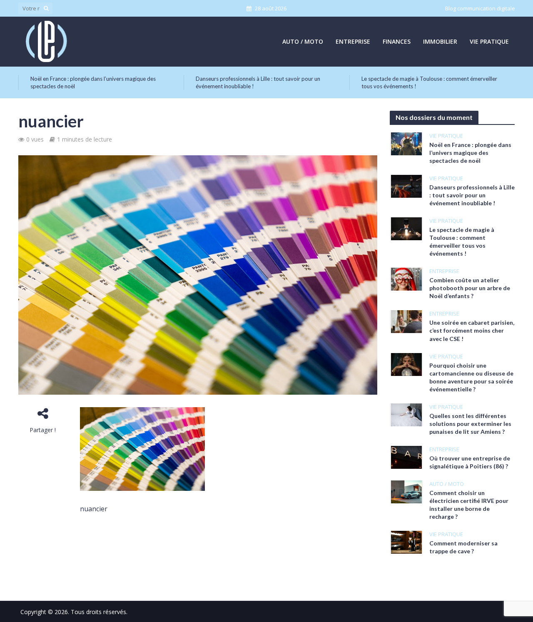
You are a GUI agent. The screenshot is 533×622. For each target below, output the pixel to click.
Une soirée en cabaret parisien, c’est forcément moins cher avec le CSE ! (471, 330)
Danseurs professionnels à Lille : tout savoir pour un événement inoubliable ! (258, 82)
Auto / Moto (302, 41)
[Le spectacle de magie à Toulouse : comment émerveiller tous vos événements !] (406, 228)
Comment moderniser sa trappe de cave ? (463, 547)
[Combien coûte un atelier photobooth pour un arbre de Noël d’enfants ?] (406, 278)
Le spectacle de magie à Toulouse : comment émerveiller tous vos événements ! (429, 82)
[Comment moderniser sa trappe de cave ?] (406, 541)
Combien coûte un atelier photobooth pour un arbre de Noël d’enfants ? (469, 287)
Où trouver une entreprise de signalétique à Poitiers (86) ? (469, 462)
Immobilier (440, 41)
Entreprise (353, 41)
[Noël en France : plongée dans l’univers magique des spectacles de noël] (406, 143)
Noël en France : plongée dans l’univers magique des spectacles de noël (93, 82)
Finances (397, 41)
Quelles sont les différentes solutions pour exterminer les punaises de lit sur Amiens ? (470, 423)
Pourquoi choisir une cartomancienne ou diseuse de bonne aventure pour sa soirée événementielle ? (471, 377)
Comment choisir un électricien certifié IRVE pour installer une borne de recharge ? (468, 504)
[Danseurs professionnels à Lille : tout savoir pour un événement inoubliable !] (406, 186)
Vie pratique (489, 41)
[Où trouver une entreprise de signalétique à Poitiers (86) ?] (406, 456)
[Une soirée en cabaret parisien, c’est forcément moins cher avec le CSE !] (406, 321)
